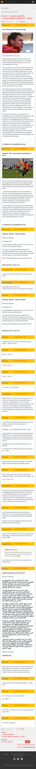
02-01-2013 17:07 (22, 372)
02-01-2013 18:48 (22, 507)
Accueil (4, 16)
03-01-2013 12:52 (22, 568)
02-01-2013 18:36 (22, 486)
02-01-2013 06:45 (21, 282)
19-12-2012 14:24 (21, 25)
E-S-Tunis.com (9, 2)
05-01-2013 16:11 (22, 662)
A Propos (5, 754)
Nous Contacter (18, 756)
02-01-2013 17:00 (21, 361)
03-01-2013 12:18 (22, 544)
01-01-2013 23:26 (21, 269)
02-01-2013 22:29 (22, 529)
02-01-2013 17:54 (22, 457)
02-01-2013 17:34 (22, 394)
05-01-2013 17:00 (22, 678)
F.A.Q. (28, 754)
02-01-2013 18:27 (22, 470)
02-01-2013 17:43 (22, 417)
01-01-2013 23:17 (21, 229)
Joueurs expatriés (17, 16)
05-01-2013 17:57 (22, 705)
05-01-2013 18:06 (22, 718)
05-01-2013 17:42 (22, 691)
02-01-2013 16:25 (21, 337)
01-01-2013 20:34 (21, 149)
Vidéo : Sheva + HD (7, 479)
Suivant (22, 21)
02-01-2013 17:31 (22, 383)
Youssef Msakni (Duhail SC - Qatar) (17, 18)
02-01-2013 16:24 (21, 295)
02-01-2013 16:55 (21, 350)
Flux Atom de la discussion (27, 745)
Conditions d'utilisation (18, 754)
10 (17, 21)
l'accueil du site (29, 747)
